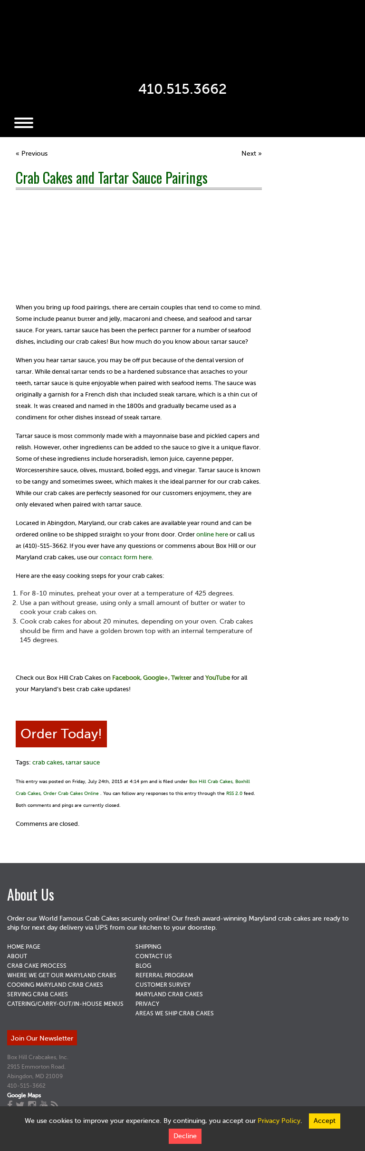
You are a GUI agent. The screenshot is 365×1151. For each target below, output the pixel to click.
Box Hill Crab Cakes (210, 781)
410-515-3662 (26, 1085)
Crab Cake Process (37, 965)
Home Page (23, 946)
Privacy (147, 1004)
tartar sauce (83, 762)
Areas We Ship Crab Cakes (174, 1013)
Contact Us (153, 956)
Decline (185, 1136)
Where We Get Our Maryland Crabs (61, 975)
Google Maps (24, 1095)
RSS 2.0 (234, 793)
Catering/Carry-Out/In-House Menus (65, 1004)
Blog (143, 965)
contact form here (126, 557)
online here (212, 534)
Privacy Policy (279, 1120)
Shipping (148, 946)
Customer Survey (163, 985)
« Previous (32, 153)
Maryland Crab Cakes (169, 994)
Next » (251, 153)
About (17, 956)
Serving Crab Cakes (37, 994)
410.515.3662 (182, 89)
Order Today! (61, 733)
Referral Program (164, 975)
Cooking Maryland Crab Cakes (55, 985)
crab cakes (47, 762)
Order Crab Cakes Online (71, 793)
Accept (325, 1120)
